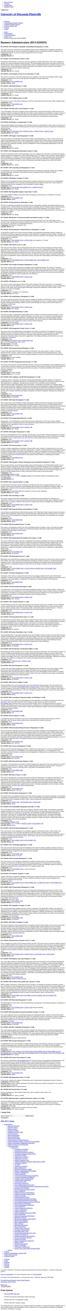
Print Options (4, 1117)
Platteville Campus (13, 1127)
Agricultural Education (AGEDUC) (24, 1152)
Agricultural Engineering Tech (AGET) (25, 1154)
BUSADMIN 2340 (50, 568)
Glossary (10, 1250)
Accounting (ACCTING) (21, 1149)
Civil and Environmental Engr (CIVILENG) (26, 1175)
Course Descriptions (9, 35)
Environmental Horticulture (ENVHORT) (25, 1200)
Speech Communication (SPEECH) (24, 1241)
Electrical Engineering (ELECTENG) (24, 1189)
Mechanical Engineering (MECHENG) (25, 1219)
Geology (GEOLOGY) (20, 1210)
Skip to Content (8, 2)
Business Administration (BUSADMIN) (25, 1171)
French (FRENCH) (19, 1206)
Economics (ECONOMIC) (21, 1188)
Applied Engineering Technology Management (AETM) (29, 1161)
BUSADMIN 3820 (23, 686)
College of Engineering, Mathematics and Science (21, 1143)
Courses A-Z (7, 36)
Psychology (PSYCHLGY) (21, 1230)
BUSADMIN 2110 (25, 187)
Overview (7, 21)
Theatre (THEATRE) (20, 1245)
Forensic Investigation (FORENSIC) (24, 1205)
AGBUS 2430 (28, 277)
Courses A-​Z (14, 1147)
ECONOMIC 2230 (59, 1053)
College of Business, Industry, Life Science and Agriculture (24, 1141)
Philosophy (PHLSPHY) (21, 1225)
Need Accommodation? (7, 1274)
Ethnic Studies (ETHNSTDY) (22, 1203)
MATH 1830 (15, 187)
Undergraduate (8, 33)
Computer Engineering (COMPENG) (24, 1177)
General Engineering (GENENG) (23, 1208)
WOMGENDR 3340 (27, 340)
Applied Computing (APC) (21, 1160)
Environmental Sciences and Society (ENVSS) (27, 1202)
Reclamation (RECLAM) (21, 1231)
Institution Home (8, 6)
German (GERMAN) (20, 1211)
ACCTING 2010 (16, 491)
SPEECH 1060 (38, 131)
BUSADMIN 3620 (17, 520)
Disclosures (4, 1282)
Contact (6, 29)
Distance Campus (12, 1129)
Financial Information (13, 1137)
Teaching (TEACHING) (21, 1244)
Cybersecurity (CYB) (20, 1182)
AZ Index (6, 3)
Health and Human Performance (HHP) (25, 1213)
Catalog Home (8, 5)
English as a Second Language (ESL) (24, 1194)
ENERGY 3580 (14, 474)
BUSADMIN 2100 (17, 869)
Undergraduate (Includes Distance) (13, 23)
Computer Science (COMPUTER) (23, 1178)
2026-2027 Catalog (7, 1121)
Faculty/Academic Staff (10, 26)
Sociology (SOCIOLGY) (21, 1234)
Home (5, 32)
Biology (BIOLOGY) (20, 1168)
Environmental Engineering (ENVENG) (25, 1199)
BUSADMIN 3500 (51, 995)
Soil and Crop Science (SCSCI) (23, 1237)
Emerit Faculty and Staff (10, 1254)
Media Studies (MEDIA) (21, 1220)
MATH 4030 (36, 802)
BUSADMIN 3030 (17, 260)
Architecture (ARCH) (20, 1163)
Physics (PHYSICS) (20, 1227)
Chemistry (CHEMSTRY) (21, 1172)
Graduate (6, 1251)
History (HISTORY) (20, 1214)
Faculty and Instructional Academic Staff (15, 1253)
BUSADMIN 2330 (17, 240)
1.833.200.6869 (37, 1274)
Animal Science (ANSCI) (21, 1157)
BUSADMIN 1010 (17, 81)
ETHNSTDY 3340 (15, 340)
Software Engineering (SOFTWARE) (24, 1236)
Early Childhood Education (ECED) (24, 1185)
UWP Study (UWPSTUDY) (22, 1247)
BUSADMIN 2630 (17, 277)
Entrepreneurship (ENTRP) (21, 1197)
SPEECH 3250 (49, 131)
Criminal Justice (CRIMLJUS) (22, 1180)
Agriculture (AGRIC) (20, 1155)
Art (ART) (17, 1165)
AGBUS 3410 (35, 686)
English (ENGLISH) (20, 1196)
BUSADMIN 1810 (31, 260)
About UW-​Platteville (13, 1126)
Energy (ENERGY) (19, 1191)
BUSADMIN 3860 (17, 770)
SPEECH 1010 (28, 131)
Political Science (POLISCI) (22, 1228)
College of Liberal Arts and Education (18, 1144)
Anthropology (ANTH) (20, 1158)
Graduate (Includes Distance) (12, 24)
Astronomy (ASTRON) (20, 1166)
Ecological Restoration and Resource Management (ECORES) (31, 1186)
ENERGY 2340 (26, 476)
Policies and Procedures (14, 1138)
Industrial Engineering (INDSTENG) (24, 1216)
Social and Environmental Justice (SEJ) (25, 1233)
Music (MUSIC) (18, 1223)
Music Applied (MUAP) (21, 1222)
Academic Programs (13, 1130)
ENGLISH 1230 (16, 131)
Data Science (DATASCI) (21, 1183)
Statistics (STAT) (19, 1242)
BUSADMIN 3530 (17, 457)
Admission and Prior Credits (15, 1132)
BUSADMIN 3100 (28, 995)
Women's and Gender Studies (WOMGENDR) (27, 1248)
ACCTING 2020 (27, 1051)
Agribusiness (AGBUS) (21, 1151)
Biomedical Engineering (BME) (23, 1169)
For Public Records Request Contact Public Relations (15, 1280)
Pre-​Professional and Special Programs (18, 1140)
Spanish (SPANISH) (20, 1239)
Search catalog (5, 1115)
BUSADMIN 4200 (40, 995)
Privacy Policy (12, 1282)
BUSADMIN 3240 (17, 854)
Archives (6, 27)
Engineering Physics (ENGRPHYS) (24, 1192)
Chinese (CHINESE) (20, 1174)
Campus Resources (13, 1133)
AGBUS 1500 (28, 240)
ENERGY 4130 (14, 822)
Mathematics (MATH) (20, 1217)
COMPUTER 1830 (37, 187)
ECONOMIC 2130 (45, 1053)
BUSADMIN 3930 (23, 1060)
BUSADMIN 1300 (17, 840)
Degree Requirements (13, 1135)
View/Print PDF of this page (12, 1294)
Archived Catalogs (9, 1256)
